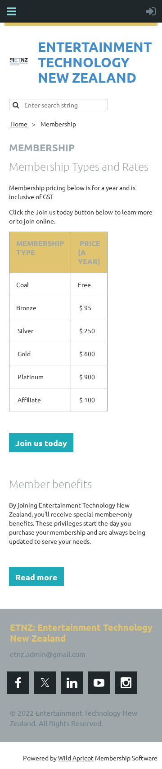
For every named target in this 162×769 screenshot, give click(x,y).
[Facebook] (18, 682)
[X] (45, 682)
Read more (36, 577)
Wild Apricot (76, 758)
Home (18, 124)
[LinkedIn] (72, 682)
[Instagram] (126, 682)
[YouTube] (99, 682)
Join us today (41, 443)
